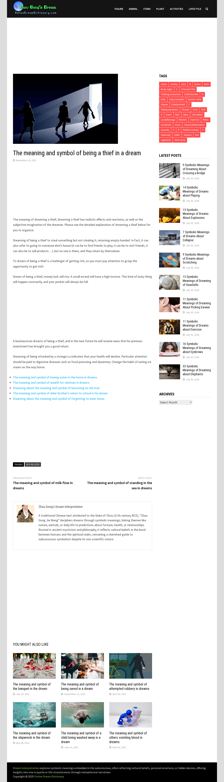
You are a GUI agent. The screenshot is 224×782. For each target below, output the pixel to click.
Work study (180, 140)
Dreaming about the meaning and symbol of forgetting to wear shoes (58, 399)
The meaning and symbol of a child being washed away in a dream (81, 737)
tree (197, 134)
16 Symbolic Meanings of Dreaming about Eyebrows (197, 348)
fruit (203, 109)
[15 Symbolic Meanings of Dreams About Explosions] (169, 210)
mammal (194, 119)
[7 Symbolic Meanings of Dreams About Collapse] (169, 233)
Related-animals (191, 129)
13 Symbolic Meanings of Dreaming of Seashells (197, 281)
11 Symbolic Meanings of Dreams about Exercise (196, 325)
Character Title (188, 89)
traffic (177, 134)
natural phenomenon (194, 124)
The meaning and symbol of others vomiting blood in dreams (128, 737)
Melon (206, 119)
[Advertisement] (112, 42)
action (164, 84)
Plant (160, 9)
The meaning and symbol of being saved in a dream (80, 686)
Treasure (187, 134)
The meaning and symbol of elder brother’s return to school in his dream (60, 393)
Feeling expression (169, 109)
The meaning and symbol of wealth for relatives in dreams (51, 382)
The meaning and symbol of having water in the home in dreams (55, 377)
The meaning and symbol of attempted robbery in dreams (129, 686)
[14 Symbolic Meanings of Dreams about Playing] (169, 188)
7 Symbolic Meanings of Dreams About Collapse (196, 236)
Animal (133, 9)
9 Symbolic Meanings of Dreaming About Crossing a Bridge (196, 169)
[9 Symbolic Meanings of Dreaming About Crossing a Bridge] (169, 165)
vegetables (166, 140)
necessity (165, 129)
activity (174, 84)
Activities (176, 9)
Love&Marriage (168, 119)
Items (147, 9)
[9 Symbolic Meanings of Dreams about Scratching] (169, 255)
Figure (119, 9)
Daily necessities (176, 99)
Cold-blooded (191, 94)
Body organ (166, 89)
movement (166, 124)
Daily (163, 99)
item (177, 114)
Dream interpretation (26, 768)
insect (169, 114)
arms (183, 84)
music (177, 124)
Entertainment (178, 104)
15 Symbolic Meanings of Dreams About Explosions (196, 214)
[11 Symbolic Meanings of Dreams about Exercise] (169, 322)
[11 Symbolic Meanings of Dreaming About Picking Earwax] (169, 300)
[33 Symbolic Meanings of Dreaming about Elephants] (169, 367)
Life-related (33, 464)
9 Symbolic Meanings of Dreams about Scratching (196, 258)
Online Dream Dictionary (49, 776)
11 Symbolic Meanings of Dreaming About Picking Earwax (197, 303)
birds (206, 84)
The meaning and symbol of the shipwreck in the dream (32, 735)
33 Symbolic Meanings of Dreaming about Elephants (197, 370)
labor (185, 114)
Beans (197, 84)
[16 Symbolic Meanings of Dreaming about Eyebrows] (169, 344)
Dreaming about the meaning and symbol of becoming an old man (56, 388)
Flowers (185, 109)
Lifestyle (195, 9)
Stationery (166, 134)
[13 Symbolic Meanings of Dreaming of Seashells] (169, 277)
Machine (183, 119)
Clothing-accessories (170, 94)
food (195, 109)
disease (164, 104)
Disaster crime (194, 99)
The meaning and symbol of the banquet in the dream (32, 686)
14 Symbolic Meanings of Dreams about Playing (196, 191)
